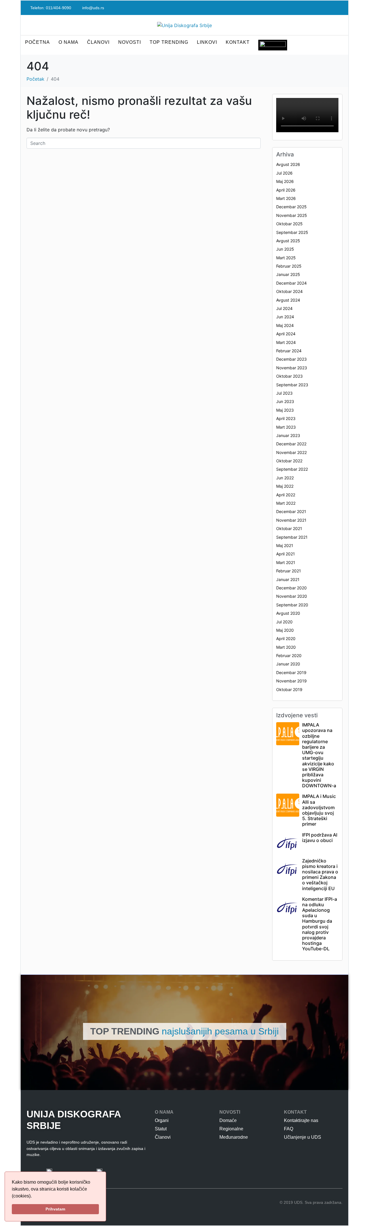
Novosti (129, 42)
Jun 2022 (285, 477)
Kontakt (238, 42)
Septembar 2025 (292, 232)
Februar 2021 (288, 570)
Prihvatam (55, 1209)
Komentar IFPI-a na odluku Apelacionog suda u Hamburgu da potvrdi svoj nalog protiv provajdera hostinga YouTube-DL (319, 924)
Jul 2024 (284, 308)
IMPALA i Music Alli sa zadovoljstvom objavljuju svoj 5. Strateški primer (319, 810)
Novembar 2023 (291, 367)
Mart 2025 (286, 257)
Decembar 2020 (291, 587)
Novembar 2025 (291, 215)
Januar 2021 (288, 579)
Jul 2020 (284, 621)
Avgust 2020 (288, 613)
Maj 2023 (285, 410)
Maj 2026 (285, 181)
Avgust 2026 (288, 164)
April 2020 (285, 638)
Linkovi (207, 42)
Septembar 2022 (292, 469)
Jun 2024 (285, 316)
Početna (37, 42)
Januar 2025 (288, 274)
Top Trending (169, 42)
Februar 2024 (289, 350)
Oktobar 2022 (289, 460)
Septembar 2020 (292, 604)
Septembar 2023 (292, 384)
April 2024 (285, 333)
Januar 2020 (288, 663)
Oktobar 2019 (289, 689)
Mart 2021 (285, 562)
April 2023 (285, 418)
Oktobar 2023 (289, 376)
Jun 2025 (285, 249)
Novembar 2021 (291, 520)
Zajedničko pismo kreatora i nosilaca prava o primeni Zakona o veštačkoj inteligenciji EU (320, 874)
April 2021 (285, 553)
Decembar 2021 (291, 511)
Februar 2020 (289, 655)
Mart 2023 (286, 427)
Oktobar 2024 (289, 291)
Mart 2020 (286, 647)
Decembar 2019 (291, 672)
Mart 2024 (286, 342)
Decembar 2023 (291, 359)
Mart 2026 (286, 198)
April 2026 (285, 190)
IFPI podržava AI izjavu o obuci (319, 837)
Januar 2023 (288, 435)
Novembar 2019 (291, 680)
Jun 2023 (285, 401)
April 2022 (285, 494)
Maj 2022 (284, 486)
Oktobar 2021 (289, 528)
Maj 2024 (285, 325)
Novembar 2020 (291, 596)
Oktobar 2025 (289, 223)
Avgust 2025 (288, 240)
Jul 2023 (284, 393)
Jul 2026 (284, 173)
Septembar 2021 (292, 537)
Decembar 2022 (291, 443)
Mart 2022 (285, 503)
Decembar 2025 (291, 206)
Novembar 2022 (291, 452)
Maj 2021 (284, 545)
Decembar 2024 (291, 283)
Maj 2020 (285, 630)
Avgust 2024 (288, 300)
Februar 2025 (289, 266)
